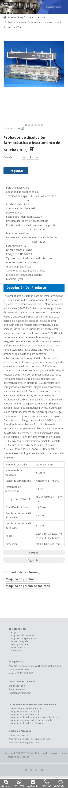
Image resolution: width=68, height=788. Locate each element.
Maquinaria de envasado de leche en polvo (31, 720)
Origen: (10, 249)
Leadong (24, 756)
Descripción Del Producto (26, 287)
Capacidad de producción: (20, 191)
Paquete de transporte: (19, 237)
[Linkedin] (31, 769)
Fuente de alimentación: (19, 216)
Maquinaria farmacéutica (22, 635)
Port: (9, 187)
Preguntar (16, 171)
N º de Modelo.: (15, 204)
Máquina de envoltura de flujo (25, 711)
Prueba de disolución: (18, 225)
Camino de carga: (16, 270)
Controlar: (11, 208)
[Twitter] (37, 769)
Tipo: (9, 258)
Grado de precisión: (17, 266)
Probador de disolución (22, 572)
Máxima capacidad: (17, 262)
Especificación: (14, 245)
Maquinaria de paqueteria (23, 638)
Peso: (9, 212)
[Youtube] (42, 769)
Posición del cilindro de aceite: (23, 221)
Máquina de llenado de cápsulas (26, 723)
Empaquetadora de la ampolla (25, 708)
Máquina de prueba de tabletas (28, 586)
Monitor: (11, 279)
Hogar (13, 632)
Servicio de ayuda (19, 641)
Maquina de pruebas (20, 579)
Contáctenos (16, 650)
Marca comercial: (15, 233)
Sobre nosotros (18, 647)
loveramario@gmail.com (26, 742)
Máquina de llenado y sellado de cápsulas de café (35, 717)
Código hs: (12, 254)
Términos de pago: (16, 196)
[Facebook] (26, 769)
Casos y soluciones (19, 644)
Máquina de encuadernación (24, 714)
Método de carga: (16, 274)
